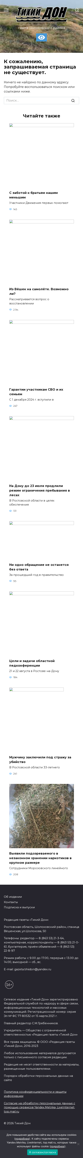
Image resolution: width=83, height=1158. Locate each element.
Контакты (11, 902)
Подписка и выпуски (19, 907)
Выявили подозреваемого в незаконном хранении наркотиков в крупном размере (40, 858)
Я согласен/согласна (42, 1152)
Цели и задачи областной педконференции (32, 663)
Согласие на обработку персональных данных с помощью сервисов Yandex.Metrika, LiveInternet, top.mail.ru (39, 1107)
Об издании (13, 896)
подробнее (22, 1138)
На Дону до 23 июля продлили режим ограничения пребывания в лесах (39, 490)
